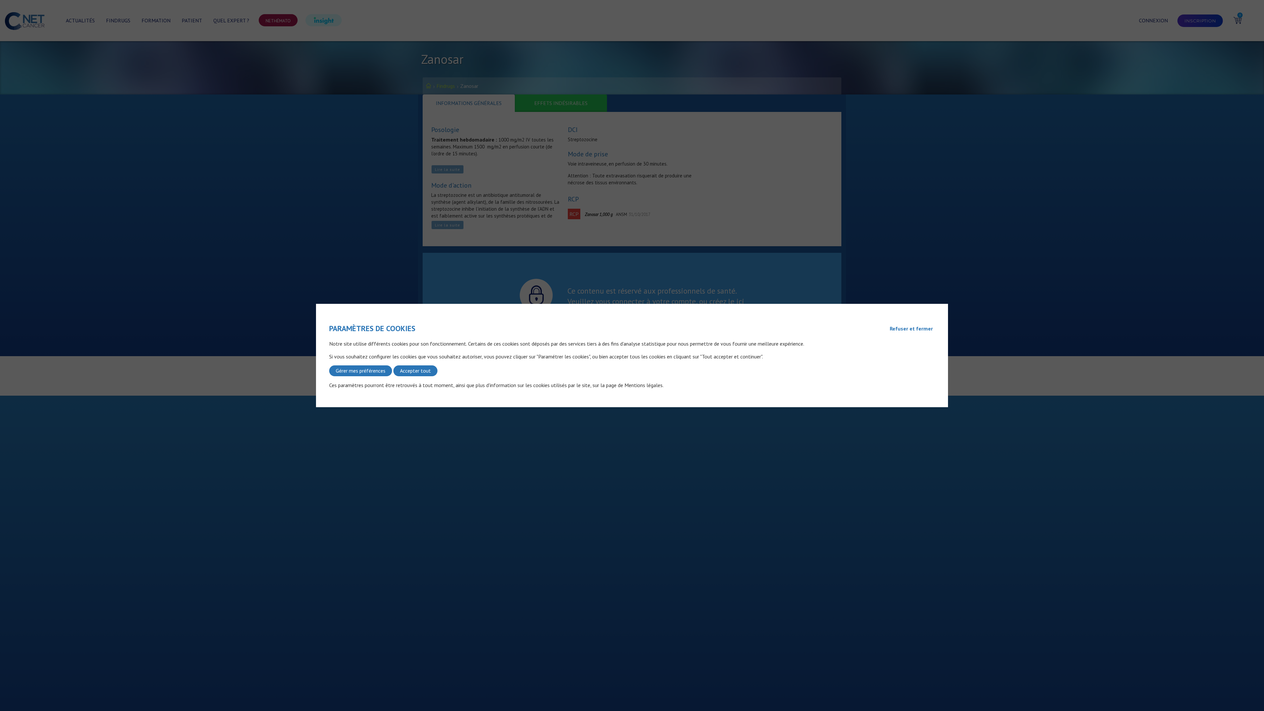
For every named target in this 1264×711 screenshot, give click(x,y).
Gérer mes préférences (360, 370)
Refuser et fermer (911, 328)
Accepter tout (415, 370)
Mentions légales (643, 385)
